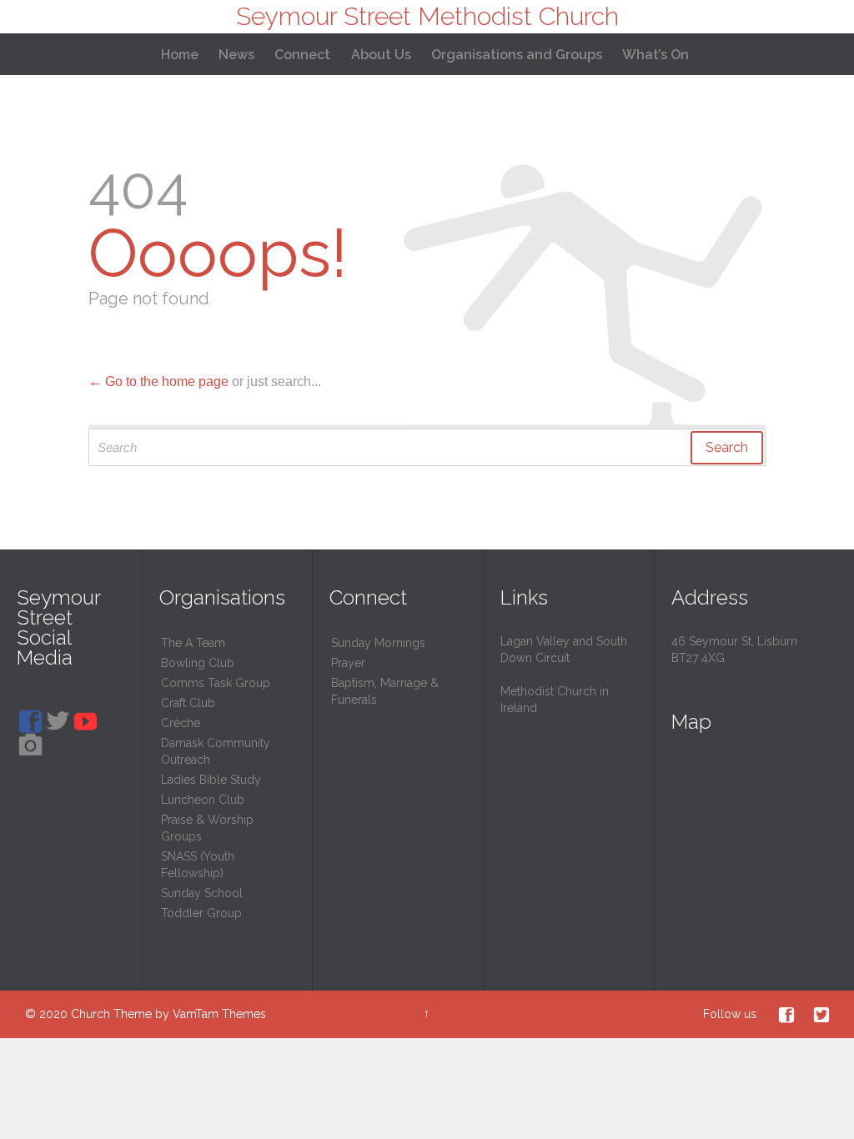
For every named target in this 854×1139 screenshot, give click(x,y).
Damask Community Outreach (215, 751)
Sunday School (202, 893)
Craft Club (188, 703)
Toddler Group (201, 913)
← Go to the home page (158, 381)
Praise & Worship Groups (207, 828)
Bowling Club (197, 663)
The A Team (193, 643)
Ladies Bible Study (211, 779)
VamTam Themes (219, 1014)
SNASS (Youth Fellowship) (197, 865)
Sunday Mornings (378, 643)
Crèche (180, 723)
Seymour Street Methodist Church (427, 16)
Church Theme (111, 1014)
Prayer (348, 663)
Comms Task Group (215, 683)
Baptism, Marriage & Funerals (385, 691)
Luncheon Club (202, 799)
